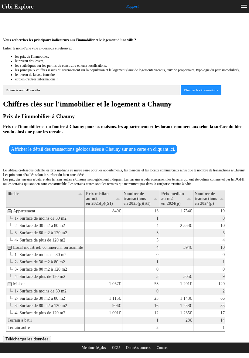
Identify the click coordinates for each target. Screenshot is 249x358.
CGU (116, 348)
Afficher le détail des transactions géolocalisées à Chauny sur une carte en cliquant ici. (93, 149)
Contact (162, 348)
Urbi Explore (18, 6)
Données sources (138, 348)
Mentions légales (94, 348)
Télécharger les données (27, 339)
